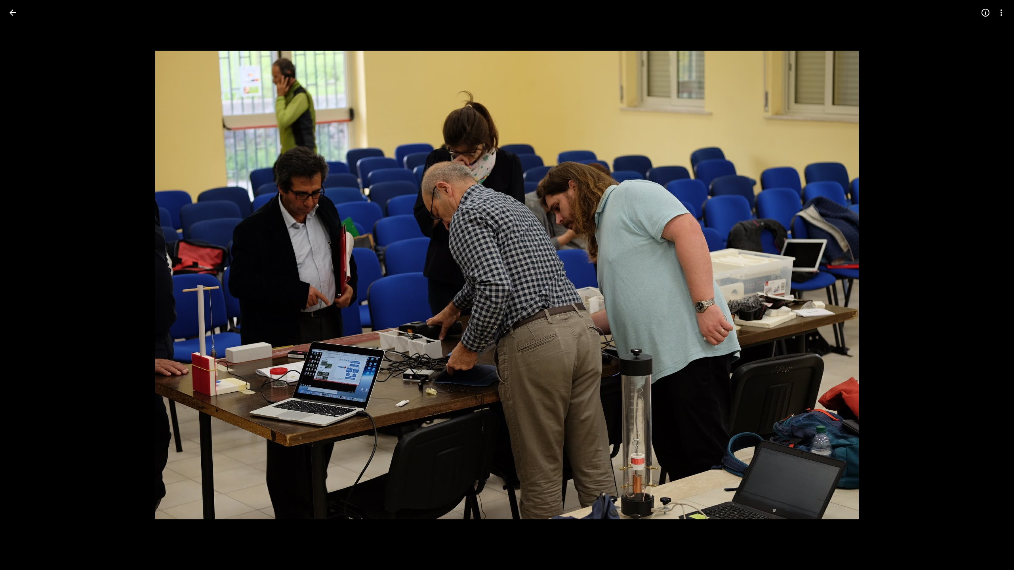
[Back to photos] (12, 12)
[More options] (1001, 13)
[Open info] (985, 13)
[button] (22, 285)
